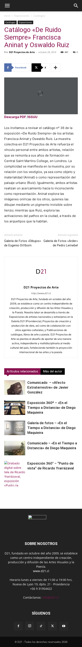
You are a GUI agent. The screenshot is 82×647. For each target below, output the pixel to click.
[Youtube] (64, 626)
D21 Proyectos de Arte (22, 52)
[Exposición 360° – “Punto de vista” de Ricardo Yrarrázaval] (14, 481)
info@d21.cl (50, 597)
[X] (52, 626)
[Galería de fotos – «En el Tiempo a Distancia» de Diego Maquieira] (14, 428)
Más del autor (52, 371)
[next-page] (13, 483)
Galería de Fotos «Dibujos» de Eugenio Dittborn (22, 243)
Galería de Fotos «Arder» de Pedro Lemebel (61, 243)
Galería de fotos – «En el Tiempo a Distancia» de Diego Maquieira (51, 428)
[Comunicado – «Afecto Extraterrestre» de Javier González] (14, 387)
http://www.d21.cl (41, 293)
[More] (55, 67)
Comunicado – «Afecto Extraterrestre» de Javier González (47, 387)
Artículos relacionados (22, 371)
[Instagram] (29, 626)
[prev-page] (6, 483)
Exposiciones (21, 15)
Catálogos (39, 15)
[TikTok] (41, 626)
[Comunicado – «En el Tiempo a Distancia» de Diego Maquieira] (14, 448)
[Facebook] (18, 626)
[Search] (76, 5)
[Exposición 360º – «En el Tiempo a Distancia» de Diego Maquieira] (14, 407)
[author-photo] (41, 281)
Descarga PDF (15, 117)
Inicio (7, 15)
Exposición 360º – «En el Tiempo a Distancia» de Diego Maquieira (51, 408)
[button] (7, 5)
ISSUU (32, 117)
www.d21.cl (41, 571)
